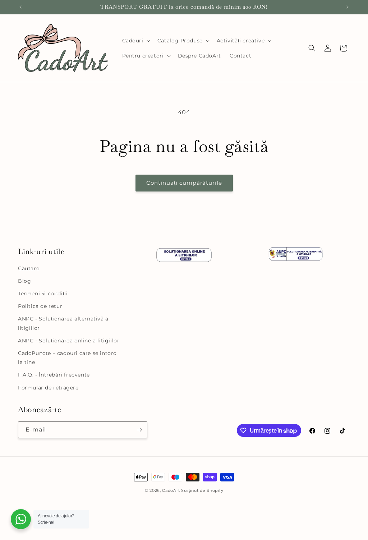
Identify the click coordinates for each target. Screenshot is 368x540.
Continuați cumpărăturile (184, 182)
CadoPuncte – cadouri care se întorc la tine (67, 357)
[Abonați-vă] (139, 429)
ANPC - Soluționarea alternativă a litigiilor (63, 323)
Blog (24, 281)
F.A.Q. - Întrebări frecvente (54, 374)
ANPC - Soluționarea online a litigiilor (68, 340)
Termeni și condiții (43, 293)
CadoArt (171, 490)
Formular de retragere (48, 387)
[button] (135, 40)
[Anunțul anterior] (20, 7)
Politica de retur (40, 306)
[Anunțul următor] (347, 7)
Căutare (28, 268)
